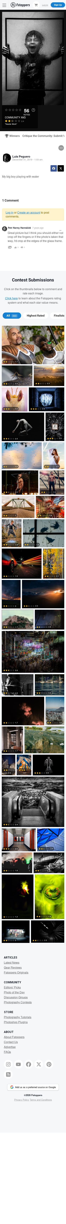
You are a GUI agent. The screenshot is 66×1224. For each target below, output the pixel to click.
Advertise (10, 1047)
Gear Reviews (13, 967)
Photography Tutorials (17, 1017)
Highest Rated (36, 316)
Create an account (28, 212)
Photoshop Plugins (16, 1022)
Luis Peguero (21, 156)
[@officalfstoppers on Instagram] (8, 1064)
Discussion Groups (16, 997)
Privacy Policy (21, 1099)
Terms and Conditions (41, 1099)
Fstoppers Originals (16, 972)
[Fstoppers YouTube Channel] (18, 1064)
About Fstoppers (14, 1037)
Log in (9, 212)
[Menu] (4, 5)
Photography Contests (18, 1002)
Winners (13, 136)
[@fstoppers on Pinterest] (49, 1064)
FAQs (7, 1052)
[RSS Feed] (8, 1074)
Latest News (11, 962)
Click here (11, 298)
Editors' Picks (12, 987)
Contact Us (11, 1042)
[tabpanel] (33, 635)
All (11, 316)
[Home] (20, 5)
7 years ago (38, 227)
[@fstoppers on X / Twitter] (38, 1064)
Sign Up (58, 4)
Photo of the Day (14, 992)
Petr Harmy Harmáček (19, 227)
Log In (45, 4)
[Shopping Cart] (36, 4)
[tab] (11, 315)
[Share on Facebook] (54, 168)
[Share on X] (61, 168)
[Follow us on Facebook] (28, 1064)
